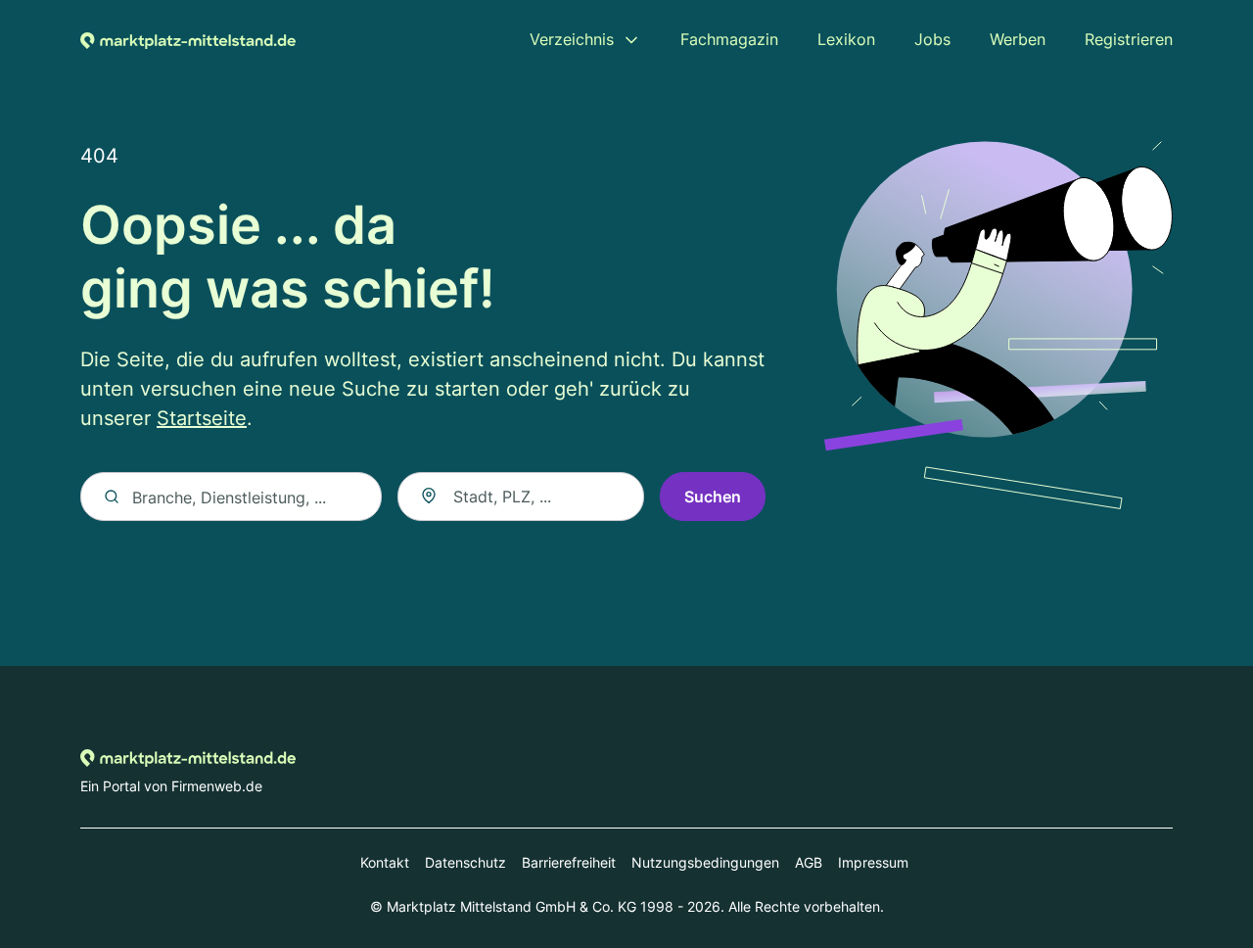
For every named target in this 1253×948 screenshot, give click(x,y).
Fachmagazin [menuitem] (729, 39)
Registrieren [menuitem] (1129, 39)
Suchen (712, 496)
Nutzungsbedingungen (705, 862)
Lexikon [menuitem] (846, 39)
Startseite (202, 418)
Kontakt (384, 862)
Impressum (873, 862)
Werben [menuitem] (1017, 39)
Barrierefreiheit (569, 862)
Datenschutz (465, 862)
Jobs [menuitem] (932, 39)
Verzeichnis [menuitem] (572, 39)
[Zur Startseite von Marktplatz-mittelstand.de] (188, 39)
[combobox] (520, 496)
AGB (808, 862)
